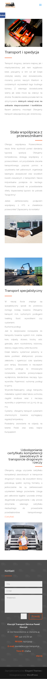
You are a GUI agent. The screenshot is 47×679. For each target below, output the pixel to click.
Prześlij (36, 616)
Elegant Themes (33, 671)
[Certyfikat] (9, 517)
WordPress (32, 675)
